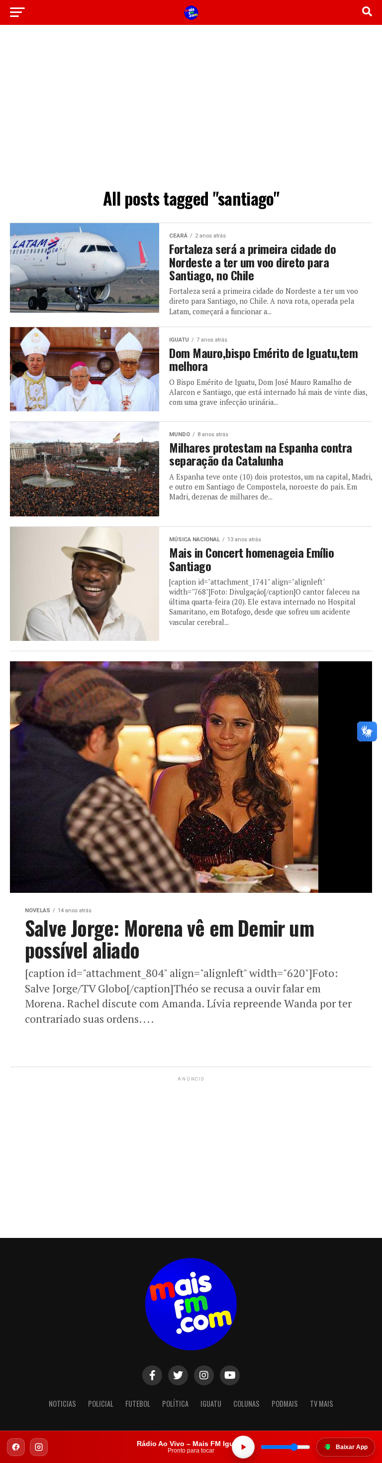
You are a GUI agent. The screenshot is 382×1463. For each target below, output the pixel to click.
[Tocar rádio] (243, 1447)
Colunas (246, 1403)
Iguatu (210, 1403)
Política (175, 1403)
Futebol (137, 1403)
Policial (100, 1403)
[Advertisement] (191, 109)
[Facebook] (16, 1447)
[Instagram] (39, 1447)
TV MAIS (321, 1403)
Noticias (62, 1403)
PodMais (285, 1403)
